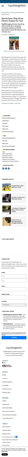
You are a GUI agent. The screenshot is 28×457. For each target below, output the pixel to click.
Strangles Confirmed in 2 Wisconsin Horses (18, 198)
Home (3, 12)
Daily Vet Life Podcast (7, 157)
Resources (7, 12)
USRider (4, 401)
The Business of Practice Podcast (10, 161)
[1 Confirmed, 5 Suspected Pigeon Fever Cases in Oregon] (6, 210)
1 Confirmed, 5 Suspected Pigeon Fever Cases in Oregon (19, 210)
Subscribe (14, 337)
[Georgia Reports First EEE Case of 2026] (6, 186)
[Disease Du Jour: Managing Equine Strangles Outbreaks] (6, 221)
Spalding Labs (5, 404)
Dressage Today (6, 392)
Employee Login (6, 434)
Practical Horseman (7, 389)
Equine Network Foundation (9, 415)
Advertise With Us (6, 430)
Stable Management (7, 382)
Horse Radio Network (7, 418)
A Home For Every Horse (8, 411)
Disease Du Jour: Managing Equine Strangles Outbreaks (17, 221)
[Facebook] (3, 362)
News (3, 152)
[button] (3, 168)
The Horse (4, 378)
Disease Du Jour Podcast (8, 159)
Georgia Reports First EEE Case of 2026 (17, 186)
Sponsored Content (7, 156)
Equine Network (6, 427)
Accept (4, 454)
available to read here (14, 103)
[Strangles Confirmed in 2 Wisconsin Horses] (6, 198)
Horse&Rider (5, 385)
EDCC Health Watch (7, 154)
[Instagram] (4, 362)
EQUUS (4, 375)
